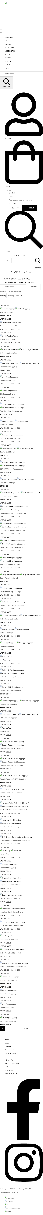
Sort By (3, 295)
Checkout (29, 208)
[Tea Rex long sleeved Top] (10, 322)
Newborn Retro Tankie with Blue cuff (13, 810)
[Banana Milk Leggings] (9, 864)
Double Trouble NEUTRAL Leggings (13, 779)
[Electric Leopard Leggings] (11, 895)
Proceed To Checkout (26, 282)
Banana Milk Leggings (8, 868)
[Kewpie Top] (10, 851)
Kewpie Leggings (6, 632)
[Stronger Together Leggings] (11, 435)
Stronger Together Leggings (10, 438)
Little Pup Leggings (7, 1007)
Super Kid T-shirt (6, 425)
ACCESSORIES (10, 51)
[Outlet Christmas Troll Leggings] (12, 602)
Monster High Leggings (8, 704)
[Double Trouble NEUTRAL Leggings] (14, 776)
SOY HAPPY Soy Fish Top (9, 496)
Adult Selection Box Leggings (11, 411)
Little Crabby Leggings (8, 718)
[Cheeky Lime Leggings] (9, 977)
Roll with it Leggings (7, 482)
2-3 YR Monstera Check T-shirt (11, 926)
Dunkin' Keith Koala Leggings (10, 690)
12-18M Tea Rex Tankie (8, 339)
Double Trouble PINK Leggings (11, 748)
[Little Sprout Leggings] (9, 377)
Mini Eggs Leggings (7, 646)
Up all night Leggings (8, 1021)
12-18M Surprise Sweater (9, 619)
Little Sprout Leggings (8, 380)
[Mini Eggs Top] (6, 656)
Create (15, 1192)
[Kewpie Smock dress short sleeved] (14, 963)
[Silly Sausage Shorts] (8, 390)
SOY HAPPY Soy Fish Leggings (11, 469)
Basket (15, 208)
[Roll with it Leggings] (17, 479)
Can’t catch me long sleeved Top (12, 530)
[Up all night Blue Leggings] (10, 936)
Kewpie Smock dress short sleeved (13, 966)
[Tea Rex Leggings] (15, 309)
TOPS (7, 41)
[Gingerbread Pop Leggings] (11, 588)
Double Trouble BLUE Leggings (11, 765)
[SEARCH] (38, 260)
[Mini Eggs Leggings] (16, 643)
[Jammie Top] (5, 728)
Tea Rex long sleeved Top (9, 326)
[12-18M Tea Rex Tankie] (9, 336)
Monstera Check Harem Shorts (11, 912)
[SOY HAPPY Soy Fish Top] (21, 493)
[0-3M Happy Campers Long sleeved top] (16, 837)
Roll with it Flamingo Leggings (11, 677)
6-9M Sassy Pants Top (8, 353)
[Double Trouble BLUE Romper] (12, 789)
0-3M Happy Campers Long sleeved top (15, 840)
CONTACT (8, 65)
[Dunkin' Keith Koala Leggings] (11, 687)
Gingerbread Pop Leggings (10, 592)
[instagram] (24, 1184)
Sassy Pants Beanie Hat (9, 578)
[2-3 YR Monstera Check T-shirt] (12, 922)
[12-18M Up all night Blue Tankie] (12, 949)
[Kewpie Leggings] (14, 629)
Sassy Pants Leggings (8, 994)
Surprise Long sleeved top (10, 885)
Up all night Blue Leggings (9, 939)
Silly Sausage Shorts (7, 394)
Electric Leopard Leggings (10, 898)
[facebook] (24, 1139)
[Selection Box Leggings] (19, 363)
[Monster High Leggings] (19, 701)
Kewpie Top (4, 854)
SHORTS (8, 44)
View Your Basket (10, 282)
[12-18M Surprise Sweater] (20, 615)
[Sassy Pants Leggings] (9, 990)
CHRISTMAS (9, 58)
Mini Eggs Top (5, 660)
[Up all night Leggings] (9, 1018)
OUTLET (8, 61)
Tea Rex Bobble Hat (7, 452)
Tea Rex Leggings (6, 312)
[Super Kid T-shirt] (14, 421)
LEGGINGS (9, 37)
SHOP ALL (26, 279)
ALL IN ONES (9, 47)
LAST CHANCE (5, 305)
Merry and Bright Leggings (10, 564)
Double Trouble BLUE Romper (11, 793)
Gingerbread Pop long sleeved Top (13, 513)
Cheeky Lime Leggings (8, 980)
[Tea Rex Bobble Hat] (16, 448)
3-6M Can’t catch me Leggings (11, 547)
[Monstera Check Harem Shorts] (12, 908)
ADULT (7, 54)
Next (26, 1029)
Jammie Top (4, 731)
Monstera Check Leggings (10, 827)
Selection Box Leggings (8, 367)
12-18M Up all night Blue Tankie (11, 953)
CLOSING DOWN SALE (12, 279)
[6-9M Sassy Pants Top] (19, 350)
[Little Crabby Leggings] (19, 714)
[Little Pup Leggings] (8, 1004)
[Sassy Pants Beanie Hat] (20, 574)
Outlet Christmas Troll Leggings (12, 605)
